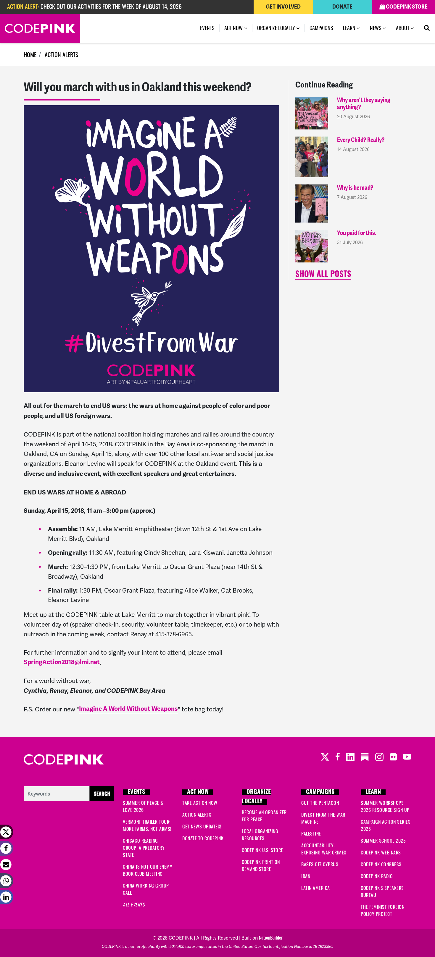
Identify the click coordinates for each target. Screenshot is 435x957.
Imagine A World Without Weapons (128, 709)
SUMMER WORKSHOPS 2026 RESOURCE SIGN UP (385, 806)
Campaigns (321, 28)
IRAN (305, 876)
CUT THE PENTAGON (320, 802)
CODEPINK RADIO (377, 876)
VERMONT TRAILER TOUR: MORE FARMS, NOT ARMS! (147, 825)
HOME (30, 54)
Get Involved (283, 6)
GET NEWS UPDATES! (201, 826)
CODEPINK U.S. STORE (262, 850)
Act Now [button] (234, 28)
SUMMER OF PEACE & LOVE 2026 (143, 806)
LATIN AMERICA (315, 887)
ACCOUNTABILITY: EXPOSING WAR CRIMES (324, 849)
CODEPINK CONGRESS (381, 864)
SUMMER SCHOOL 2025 (383, 840)
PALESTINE (311, 833)
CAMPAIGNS (320, 792)
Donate (342, 6)
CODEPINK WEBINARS (381, 852)
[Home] (40, 28)
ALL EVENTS (134, 904)
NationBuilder (271, 937)
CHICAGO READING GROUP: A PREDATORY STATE (144, 847)
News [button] (380, 28)
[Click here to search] (69, 792)
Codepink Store (406, 6)
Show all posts (323, 275)
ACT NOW (198, 792)
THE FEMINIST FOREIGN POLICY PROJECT (382, 910)
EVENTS (136, 792)
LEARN (373, 792)
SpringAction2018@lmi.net (62, 662)
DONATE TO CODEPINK (202, 838)
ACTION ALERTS (61, 54)
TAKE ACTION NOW (200, 802)
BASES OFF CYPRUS (319, 864)
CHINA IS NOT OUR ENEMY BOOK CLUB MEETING (147, 870)
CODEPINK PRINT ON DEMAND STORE (261, 865)
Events (207, 28)
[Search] (427, 28)
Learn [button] (350, 28)
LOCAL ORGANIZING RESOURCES (260, 835)
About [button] (403, 28)
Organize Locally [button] (276, 28)
